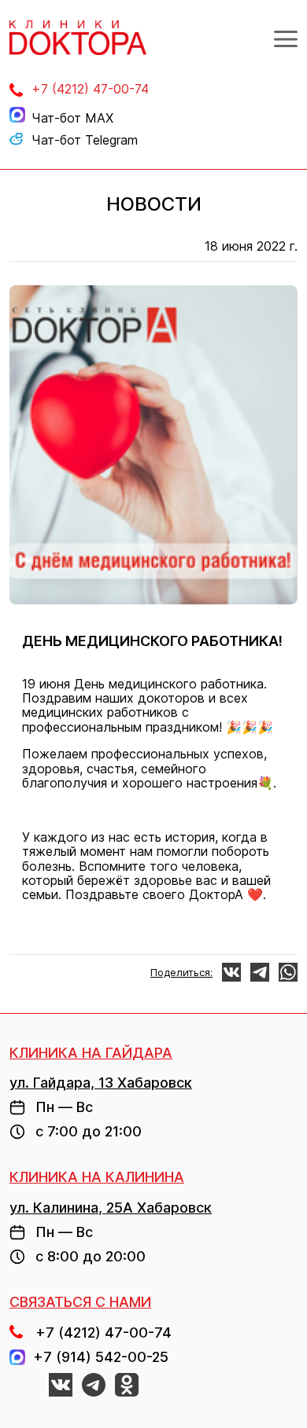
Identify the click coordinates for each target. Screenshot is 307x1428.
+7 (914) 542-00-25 (96, 1357)
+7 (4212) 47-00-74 (90, 89)
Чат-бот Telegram (84, 140)
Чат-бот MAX (72, 118)
